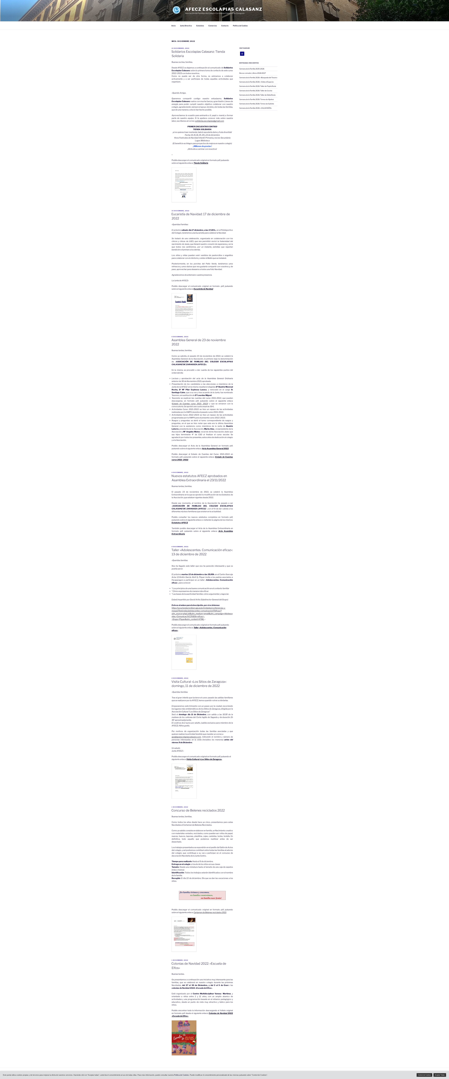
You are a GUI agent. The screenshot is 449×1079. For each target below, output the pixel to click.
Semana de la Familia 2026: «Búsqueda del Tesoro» (258, 78)
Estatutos (200, 26)
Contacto (224, 26)
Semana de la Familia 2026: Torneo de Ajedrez (256, 99)
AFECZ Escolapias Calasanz (223, 9)
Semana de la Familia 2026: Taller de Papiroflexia (257, 86)
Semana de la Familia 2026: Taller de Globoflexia (257, 95)
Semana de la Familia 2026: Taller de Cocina (255, 91)
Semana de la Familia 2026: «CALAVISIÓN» (255, 108)
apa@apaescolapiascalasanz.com (186, 737)
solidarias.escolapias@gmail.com (209, 121)
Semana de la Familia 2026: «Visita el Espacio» (256, 82)
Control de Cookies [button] (424, 1075)
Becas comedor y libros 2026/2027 (252, 73)
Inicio (173, 26)
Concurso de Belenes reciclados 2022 (198, 810)
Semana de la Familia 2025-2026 (251, 69)
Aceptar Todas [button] (440, 1075)
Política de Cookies (240, 26)
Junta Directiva (186, 26)
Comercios (212, 26)
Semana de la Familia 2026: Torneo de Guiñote (256, 104)
